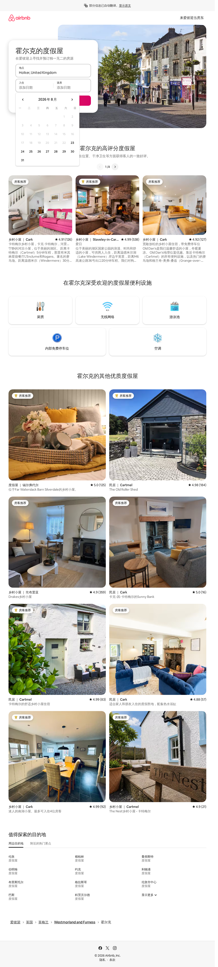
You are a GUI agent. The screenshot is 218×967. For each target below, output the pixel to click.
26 (39, 151)
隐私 (102, 960)
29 (64, 151)
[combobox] (53, 72)
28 (55, 151)
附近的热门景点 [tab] (40, 843)
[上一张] (100, 166)
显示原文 (125, 5)
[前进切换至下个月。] (72, 99)
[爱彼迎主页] (19, 17)
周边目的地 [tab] (16, 843)
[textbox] (34, 87)
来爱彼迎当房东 (192, 18)
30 (72, 151)
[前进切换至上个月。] (23, 99)
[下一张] (115, 166)
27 (47, 151)
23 (72, 143)
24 (22, 151)
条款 (112, 960)
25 (31, 151)
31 (22, 160)
